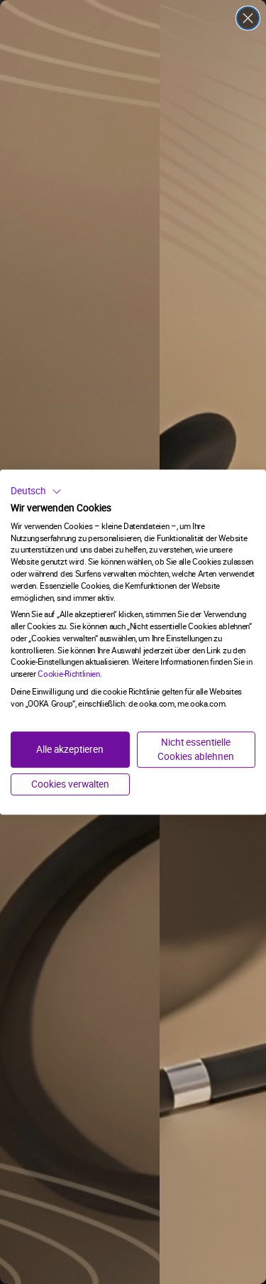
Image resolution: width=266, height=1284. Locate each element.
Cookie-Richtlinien (68, 673)
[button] (36, 491)
